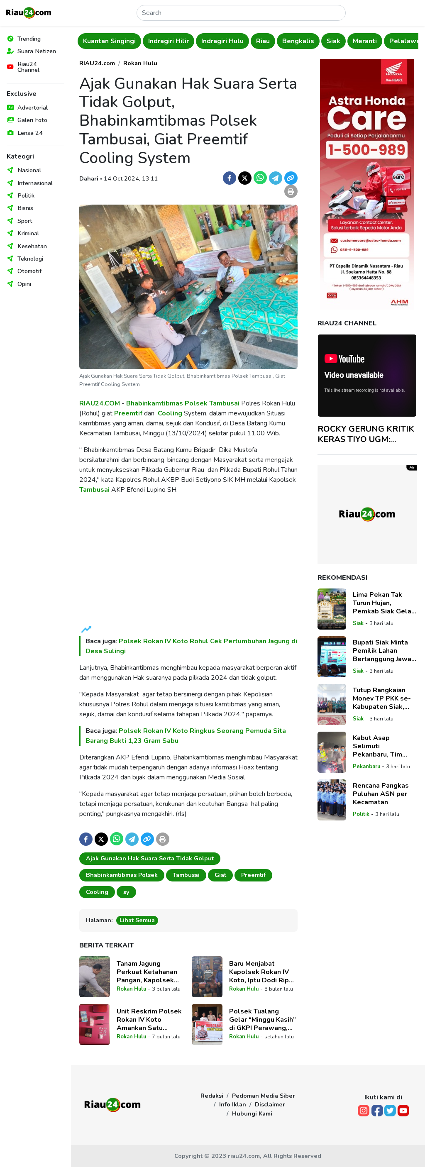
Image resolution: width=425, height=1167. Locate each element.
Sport (24, 221)
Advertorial (32, 107)
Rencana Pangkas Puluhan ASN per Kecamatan (381, 793)
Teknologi (30, 258)
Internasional (35, 183)
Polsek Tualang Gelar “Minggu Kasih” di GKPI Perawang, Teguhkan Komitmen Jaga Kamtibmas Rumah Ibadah (262, 1019)
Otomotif (29, 271)
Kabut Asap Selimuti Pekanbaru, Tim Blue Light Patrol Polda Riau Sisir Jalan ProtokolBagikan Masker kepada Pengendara (380, 746)
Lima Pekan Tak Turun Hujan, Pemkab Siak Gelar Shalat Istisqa (383, 603)
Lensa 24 (30, 133)
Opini (24, 284)
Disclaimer (270, 1104)
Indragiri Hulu (222, 41)
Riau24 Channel (28, 67)
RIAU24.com (97, 63)
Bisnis (25, 208)
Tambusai (224, 403)
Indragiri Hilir (168, 41)
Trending (29, 38)
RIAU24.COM (99, 403)
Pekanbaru (366, 766)
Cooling (170, 413)
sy (126, 892)
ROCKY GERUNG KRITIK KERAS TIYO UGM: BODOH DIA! (366, 434)
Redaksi (211, 1095)
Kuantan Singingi (109, 41)
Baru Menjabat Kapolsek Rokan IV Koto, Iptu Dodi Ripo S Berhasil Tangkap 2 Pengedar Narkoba (262, 971)
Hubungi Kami (252, 1113)
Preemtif (128, 413)
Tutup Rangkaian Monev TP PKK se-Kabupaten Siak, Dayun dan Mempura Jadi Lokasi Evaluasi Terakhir (385, 698)
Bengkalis (298, 41)
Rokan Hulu (140, 63)
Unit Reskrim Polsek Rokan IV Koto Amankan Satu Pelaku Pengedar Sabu (149, 1019)
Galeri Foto (32, 120)
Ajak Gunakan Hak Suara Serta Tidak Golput (150, 858)
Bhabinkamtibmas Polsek (167, 403)
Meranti (365, 41)
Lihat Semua (137, 920)
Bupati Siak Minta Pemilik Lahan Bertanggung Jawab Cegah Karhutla (384, 650)
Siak (333, 41)
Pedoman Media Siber (263, 1095)
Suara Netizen (36, 51)
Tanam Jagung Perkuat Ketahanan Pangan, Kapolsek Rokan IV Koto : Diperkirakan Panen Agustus (147, 971)
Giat (220, 875)
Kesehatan (32, 246)
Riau (263, 41)
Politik (25, 195)
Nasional (29, 170)
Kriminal (28, 233)
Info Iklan (232, 1104)
